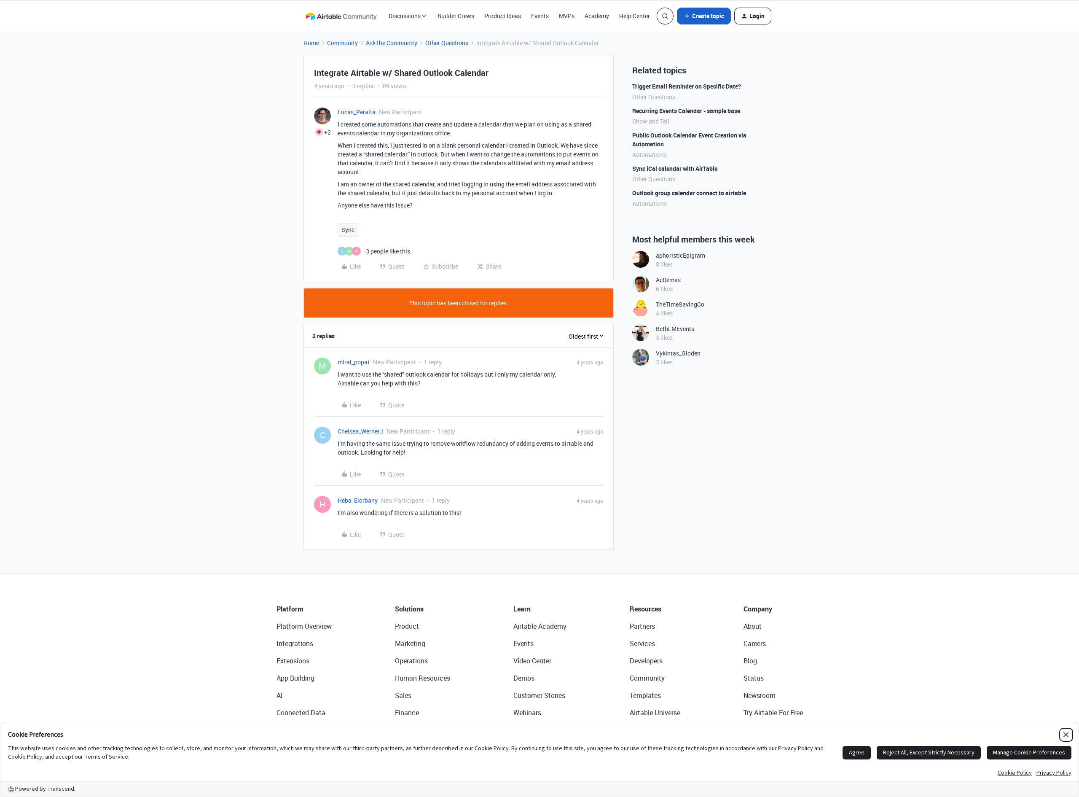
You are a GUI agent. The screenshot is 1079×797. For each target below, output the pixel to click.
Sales (403, 695)
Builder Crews (456, 16)
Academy (597, 16)
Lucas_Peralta (357, 112)
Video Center (532, 660)
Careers (754, 643)
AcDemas (668, 280)
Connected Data (300, 712)
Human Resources (422, 678)
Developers (646, 660)
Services (642, 643)
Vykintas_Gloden (678, 353)
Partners (642, 626)
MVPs (566, 16)
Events (540, 16)
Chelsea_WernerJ (360, 431)
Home (311, 43)
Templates (645, 695)
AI (279, 695)
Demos (523, 678)
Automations (649, 155)
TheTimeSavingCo (680, 304)
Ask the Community (391, 43)
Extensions (292, 660)
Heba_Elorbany (358, 500)
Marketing (410, 643)
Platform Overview (304, 626)
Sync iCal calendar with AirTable (674, 168)
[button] (704, 16)
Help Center (634, 16)
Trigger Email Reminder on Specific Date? (686, 86)
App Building (295, 678)
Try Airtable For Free (773, 712)
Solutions (409, 609)
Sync (347, 230)
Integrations (294, 643)
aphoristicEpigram (680, 255)
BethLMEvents (675, 329)
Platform (289, 609)
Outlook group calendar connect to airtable (689, 193)
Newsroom (759, 695)
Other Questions (446, 43)
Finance (407, 712)
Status (753, 678)
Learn (522, 609)
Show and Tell (650, 121)
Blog (750, 660)
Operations (411, 660)
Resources (645, 609)
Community (342, 43)
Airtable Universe (655, 712)
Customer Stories (539, 695)
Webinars (527, 712)
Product (407, 626)
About (752, 626)
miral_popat (354, 362)
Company (757, 609)
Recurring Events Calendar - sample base (686, 111)
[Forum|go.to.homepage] (340, 16)
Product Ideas (502, 16)
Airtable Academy (539, 626)
